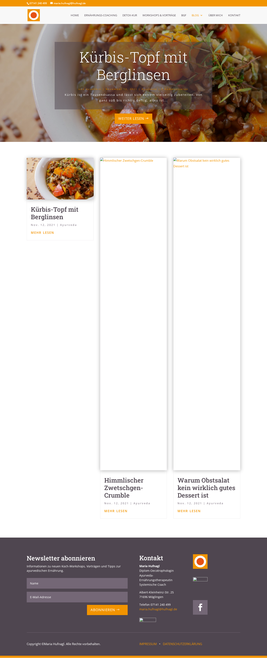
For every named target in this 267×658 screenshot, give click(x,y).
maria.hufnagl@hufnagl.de (158, 609)
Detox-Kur (129, 15)
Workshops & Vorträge (159, 15)
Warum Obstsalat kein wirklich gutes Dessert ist (206, 487)
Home (75, 15)
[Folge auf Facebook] (200, 607)
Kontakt (234, 15)
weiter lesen (131, 118)
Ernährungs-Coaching (100, 15)
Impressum (148, 644)
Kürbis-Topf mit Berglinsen (133, 65)
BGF (183, 15)
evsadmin (93, 89)
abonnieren (103, 609)
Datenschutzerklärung (182, 644)
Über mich (215, 15)
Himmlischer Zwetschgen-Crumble (124, 487)
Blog (195, 15)
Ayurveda (149, 89)
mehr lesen (42, 232)
